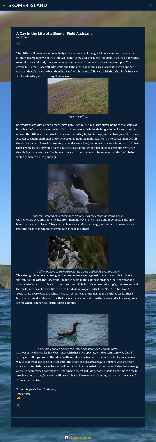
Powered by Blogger (80, 437)
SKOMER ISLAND (28, 5)
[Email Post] (18, 399)
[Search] (51, 5)
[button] (18, 44)
